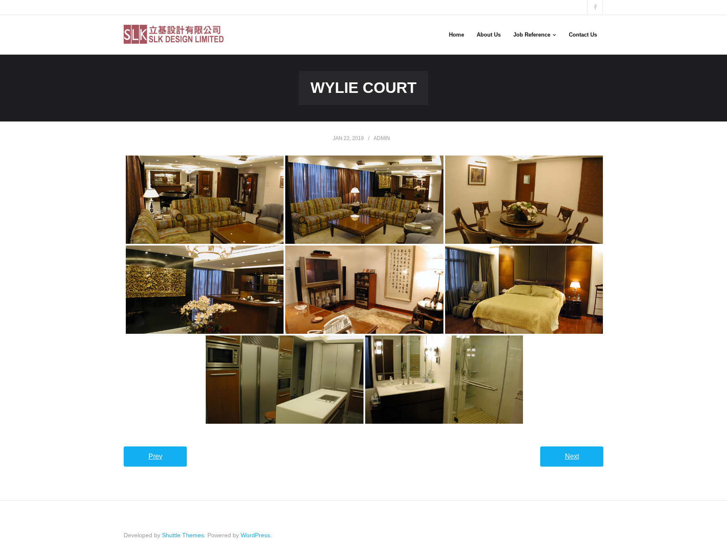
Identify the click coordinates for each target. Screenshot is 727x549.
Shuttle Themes (183, 535)
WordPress (255, 535)
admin (382, 138)
